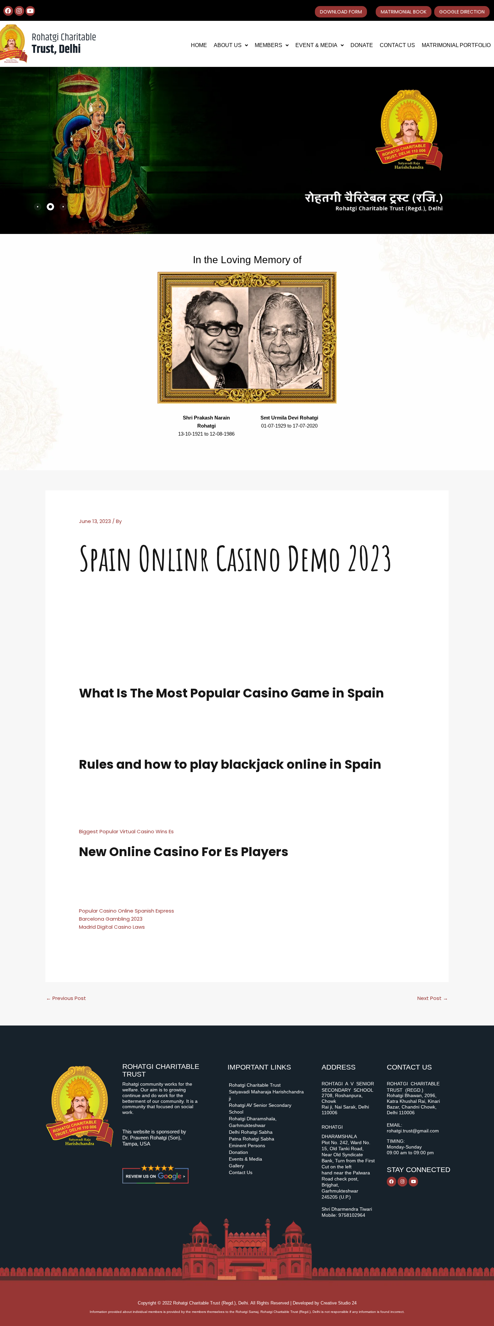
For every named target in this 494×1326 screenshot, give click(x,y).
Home (199, 45)
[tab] (37, 206)
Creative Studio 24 (339, 1302)
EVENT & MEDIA (316, 45)
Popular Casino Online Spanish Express (126, 910)
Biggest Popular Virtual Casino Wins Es (126, 831)
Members (268, 45)
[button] (231, 45)
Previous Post (66, 998)
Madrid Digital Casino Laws (112, 926)
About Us (228, 45)
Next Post (432, 998)
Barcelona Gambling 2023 (110, 918)
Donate (362, 45)
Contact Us (397, 45)
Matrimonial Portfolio (456, 45)
